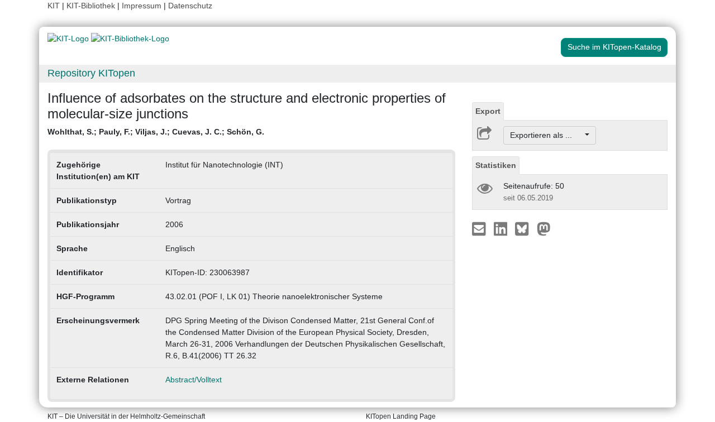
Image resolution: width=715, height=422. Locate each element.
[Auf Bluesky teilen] (525, 228)
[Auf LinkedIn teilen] (502, 228)
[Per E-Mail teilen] (480, 228)
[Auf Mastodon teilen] (544, 228)
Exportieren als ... (546, 135)
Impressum (141, 5)
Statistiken (495, 165)
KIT (53, 5)
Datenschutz (190, 5)
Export (487, 111)
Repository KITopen (91, 73)
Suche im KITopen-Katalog (614, 46)
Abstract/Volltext (193, 379)
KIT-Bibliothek (91, 5)
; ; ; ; (155, 131)
